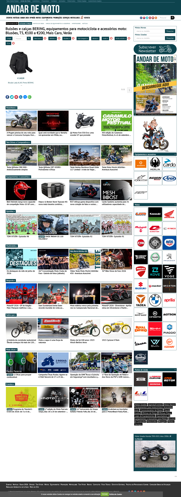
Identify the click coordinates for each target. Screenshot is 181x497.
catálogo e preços (25, 23)
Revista (87, 17)
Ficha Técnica (106, 484)
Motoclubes (75, 17)
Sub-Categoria (82, 38)
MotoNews (10, 107)
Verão (105, 38)
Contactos (96, 484)
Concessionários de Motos (151, 410)
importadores (76, 23)
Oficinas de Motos (149, 413)
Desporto (10, 280)
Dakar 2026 (24, 17)
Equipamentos (54, 484)
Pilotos (171, 421)
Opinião (32, 17)
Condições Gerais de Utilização (160, 484)
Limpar (9, 38)
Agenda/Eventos (155, 404)
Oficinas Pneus (165, 413)
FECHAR (105, 494)
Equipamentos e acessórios (17, 177)
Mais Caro (37, 38)
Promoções (57, 17)
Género (94, 38)
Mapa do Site (34, 487)
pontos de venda (38, 23)
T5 (8, 43)
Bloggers (162, 421)
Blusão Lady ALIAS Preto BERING (21, 83)
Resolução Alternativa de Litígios (17, 487)
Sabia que (10, 315)
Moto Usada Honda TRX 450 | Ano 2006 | (153, 437)
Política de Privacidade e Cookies (137, 484)
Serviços (138, 424)
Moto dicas (10, 349)
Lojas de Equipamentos (145, 416)
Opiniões (10, 211)
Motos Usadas (141, 404)
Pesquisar (170, 31)
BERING (52, 38)
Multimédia (11, 246)
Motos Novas (169, 404)
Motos (46, 484)
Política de (115, 494)
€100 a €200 (120, 38)
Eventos (9, 17)
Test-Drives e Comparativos (17, 142)
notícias (85, 23)
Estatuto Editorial (118, 484)
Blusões (66, 38)
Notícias (15, 484)
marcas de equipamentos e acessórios (58, 23)
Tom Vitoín (39, 484)
